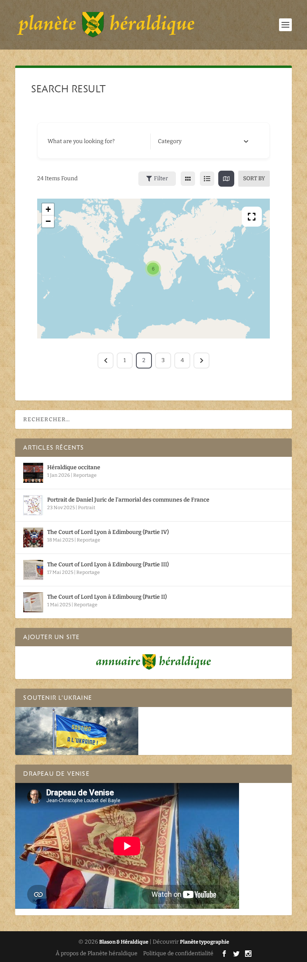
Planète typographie (204, 942)
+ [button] (48, 209)
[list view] (207, 179)
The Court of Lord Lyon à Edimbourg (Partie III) (108, 564)
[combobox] (203, 141)
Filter (161, 178)
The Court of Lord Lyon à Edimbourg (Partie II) (107, 597)
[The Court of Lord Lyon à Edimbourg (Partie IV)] (33, 538)
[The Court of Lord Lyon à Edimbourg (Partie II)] (33, 602)
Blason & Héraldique (123, 942)
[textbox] (169, 141)
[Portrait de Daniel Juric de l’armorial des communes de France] (33, 505)
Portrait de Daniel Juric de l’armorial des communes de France (128, 499)
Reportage (85, 475)
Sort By (254, 178)
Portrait (86, 507)
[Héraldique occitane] (33, 473)
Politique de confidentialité (178, 953)
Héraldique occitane (73, 467)
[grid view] (188, 179)
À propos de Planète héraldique (97, 953)
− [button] (48, 221)
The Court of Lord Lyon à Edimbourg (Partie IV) (108, 532)
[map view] (226, 179)
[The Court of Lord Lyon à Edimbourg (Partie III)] (33, 570)
